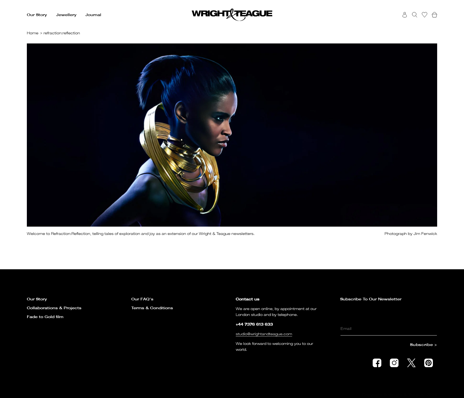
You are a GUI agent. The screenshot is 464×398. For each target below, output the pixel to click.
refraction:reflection (62, 33)
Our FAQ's (142, 299)
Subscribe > (423, 344)
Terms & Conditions (152, 307)
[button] (37, 15)
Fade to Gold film (45, 316)
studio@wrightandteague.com (264, 333)
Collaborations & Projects (54, 307)
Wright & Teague (406, 394)
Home (32, 33)
